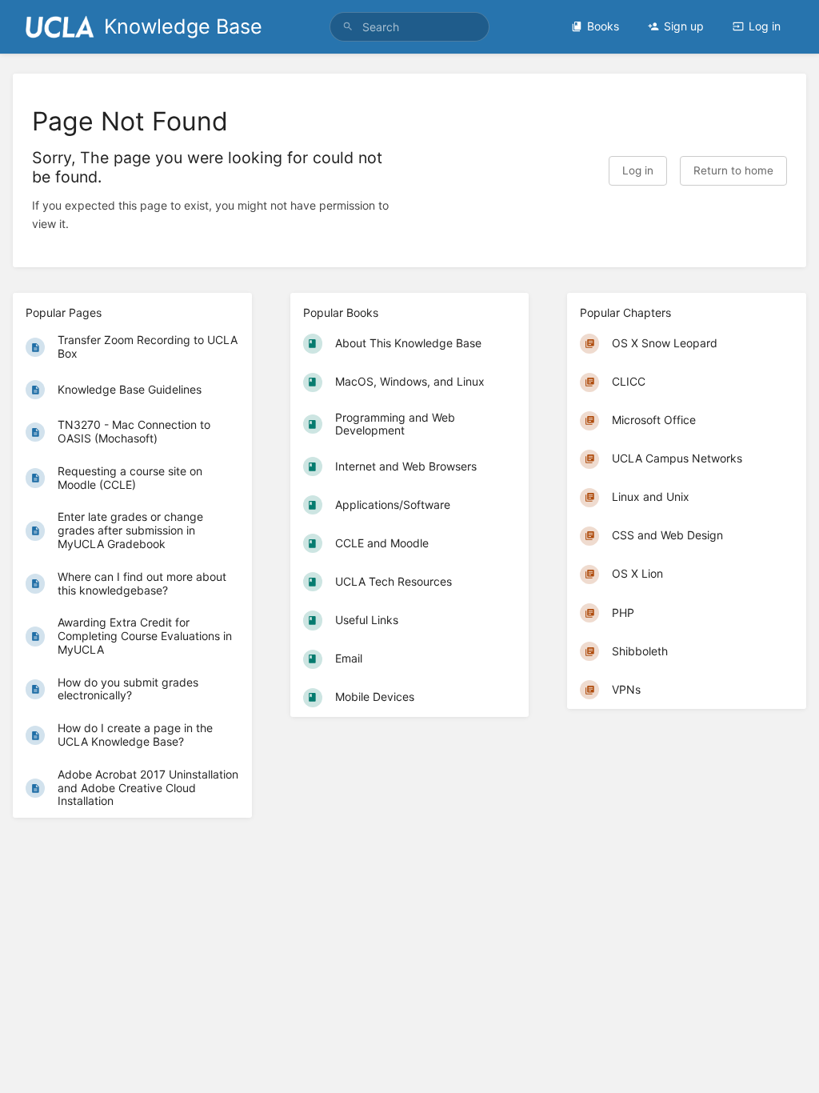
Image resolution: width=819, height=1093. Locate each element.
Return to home (733, 170)
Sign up (684, 26)
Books (603, 26)
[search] (409, 27)
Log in (765, 26)
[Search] (348, 27)
